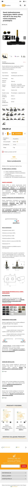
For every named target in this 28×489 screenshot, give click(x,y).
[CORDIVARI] (7, 447)
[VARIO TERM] (24, 62)
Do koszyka (18, 133)
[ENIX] (20, 447)
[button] (14, 473)
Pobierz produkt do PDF (10, 152)
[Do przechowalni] (24, 133)
